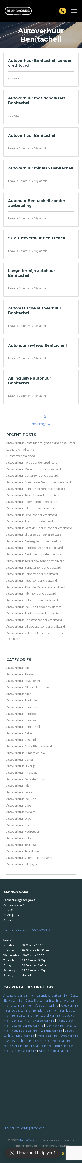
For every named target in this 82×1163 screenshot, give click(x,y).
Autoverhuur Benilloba (22, 714)
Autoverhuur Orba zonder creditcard (31, 515)
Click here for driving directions (23, 1128)
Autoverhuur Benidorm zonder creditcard (34, 613)
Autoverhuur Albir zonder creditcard (31, 593)
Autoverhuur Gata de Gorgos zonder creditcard (39, 528)
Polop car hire (61, 1040)
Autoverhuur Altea (19, 694)
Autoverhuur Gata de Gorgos (26, 779)
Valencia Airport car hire (52, 995)
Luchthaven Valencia (20, 456)
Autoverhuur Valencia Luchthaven (29, 858)
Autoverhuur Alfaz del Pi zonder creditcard (35, 587)
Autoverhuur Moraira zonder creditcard (33, 469)
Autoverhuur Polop (19, 838)
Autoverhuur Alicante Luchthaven (29, 687)
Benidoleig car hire (18, 1010)
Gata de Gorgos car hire (27, 1025)
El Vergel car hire (43, 1020)
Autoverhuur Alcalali (20, 674)
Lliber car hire (25, 1035)
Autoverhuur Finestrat (21, 772)
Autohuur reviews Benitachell (37, 345)
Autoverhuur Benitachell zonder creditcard (35, 489)
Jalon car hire (54, 1025)
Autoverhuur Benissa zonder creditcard (33, 567)
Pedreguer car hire (15, 1045)
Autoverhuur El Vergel (21, 766)
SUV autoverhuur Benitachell (36, 238)
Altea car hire (69, 1005)
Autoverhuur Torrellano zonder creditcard (35, 561)
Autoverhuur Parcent (20, 825)
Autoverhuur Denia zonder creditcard (32, 475)
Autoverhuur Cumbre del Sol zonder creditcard (38, 482)
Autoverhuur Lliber (19, 805)
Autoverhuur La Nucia (21, 799)
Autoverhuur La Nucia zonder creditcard (34, 607)
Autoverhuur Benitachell (32, 135)
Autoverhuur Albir (18, 668)
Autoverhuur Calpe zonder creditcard (32, 574)
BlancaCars (26, 1140)
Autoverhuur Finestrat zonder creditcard (34, 620)
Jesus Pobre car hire (24, 1030)
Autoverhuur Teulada (21, 845)
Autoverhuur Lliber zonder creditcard (31, 502)
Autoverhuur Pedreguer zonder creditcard (35, 541)
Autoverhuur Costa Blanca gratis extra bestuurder (40, 443)
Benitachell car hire (47, 1015)
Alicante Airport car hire (18, 995)
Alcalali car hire (21, 1005)
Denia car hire (20, 1020)
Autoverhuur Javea (19, 792)
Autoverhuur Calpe (19, 733)
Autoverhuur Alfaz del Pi (23, 681)
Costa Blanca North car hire (43, 1000)
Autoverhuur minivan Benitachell (40, 168)
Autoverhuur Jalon (18, 785)
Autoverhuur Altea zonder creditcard (31, 580)
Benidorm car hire (45, 1010)
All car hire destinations (54, 1050)
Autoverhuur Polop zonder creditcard (32, 600)
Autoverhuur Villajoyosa (23, 864)
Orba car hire (69, 1035)
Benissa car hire (21, 1015)
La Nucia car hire (51, 1030)
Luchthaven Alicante (20, 449)
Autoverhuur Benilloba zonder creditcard (34, 548)
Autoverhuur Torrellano (22, 851)
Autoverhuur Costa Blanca (24, 740)
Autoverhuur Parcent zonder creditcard (33, 521)
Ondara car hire (16, 1040)
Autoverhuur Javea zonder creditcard (32, 462)
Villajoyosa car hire (23, 1050)
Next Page (41, 424)
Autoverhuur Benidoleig (22, 700)
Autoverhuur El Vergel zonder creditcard (34, 535)
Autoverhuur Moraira (21, 812)
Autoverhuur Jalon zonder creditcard (31, 508)
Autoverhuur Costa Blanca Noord (29, 746)
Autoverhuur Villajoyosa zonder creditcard (35, 626)
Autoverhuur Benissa (21, 720)
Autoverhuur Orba (19, 818)
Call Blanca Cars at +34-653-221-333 (26, 930)
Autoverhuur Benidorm (22, 707)
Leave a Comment (19, 148)
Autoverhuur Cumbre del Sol (26, 753)
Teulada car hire (41, 1045)
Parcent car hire (39, 1040)
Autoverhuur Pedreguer (22, 831)
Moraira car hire (47, 1035)
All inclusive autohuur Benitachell (29, 380)
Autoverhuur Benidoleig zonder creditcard (35, 554)
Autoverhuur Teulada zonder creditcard (33, 495)
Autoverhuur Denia (19, 759)
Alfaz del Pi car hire (46, 1005)
